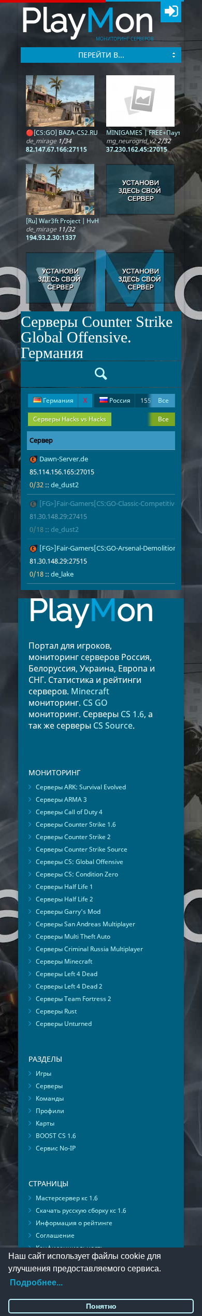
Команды (50, 1098)
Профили (50, 1110)
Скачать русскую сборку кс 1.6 (81, 1210)
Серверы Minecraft (64, 961)
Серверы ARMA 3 (61, 799)
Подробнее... (36, 1282)
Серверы (49, 1085)
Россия (129, 400)
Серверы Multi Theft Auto (73, 936)
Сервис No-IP (56, 1148)
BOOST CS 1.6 (56, 1135)
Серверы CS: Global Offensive (79, 861)
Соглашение (55, 1235)
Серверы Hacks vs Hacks (69, 419)
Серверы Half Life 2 (64, 899)
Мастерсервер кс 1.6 (67, 1198)
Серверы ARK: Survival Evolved (81, 787)
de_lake (62, 574)
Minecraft (90, 691)
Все (163, 400)
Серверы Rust (56, 1011)
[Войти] (171, 12)
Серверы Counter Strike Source (81, 849)
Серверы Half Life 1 (64, 886)
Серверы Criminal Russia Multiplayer (89, 948)
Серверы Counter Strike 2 (73, 836)
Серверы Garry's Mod (68, 911)
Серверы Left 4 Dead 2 (69, 986)
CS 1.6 (132, 714)
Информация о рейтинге (74, 1222)
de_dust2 (65, 484)
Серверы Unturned (64, 1023)
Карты (45, 1123)
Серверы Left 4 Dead (66, 973)
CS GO (95, 702)
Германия (64, 400)
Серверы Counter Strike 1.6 (76, 824)
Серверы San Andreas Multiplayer (85, 924)
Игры (43, 1073)
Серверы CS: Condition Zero (77, 874)
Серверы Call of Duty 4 (69, 811)
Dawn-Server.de (63, 458)
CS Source (113, 725)
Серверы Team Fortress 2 (73, 998)
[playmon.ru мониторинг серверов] (91, 635)
